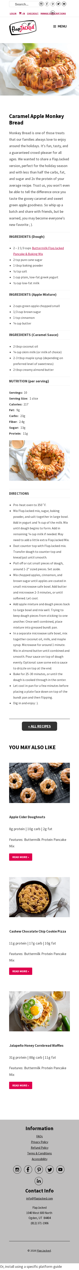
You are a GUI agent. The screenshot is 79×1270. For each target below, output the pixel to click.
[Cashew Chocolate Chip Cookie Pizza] (39, 898)
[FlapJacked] (22, 29)
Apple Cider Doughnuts (27, 817)
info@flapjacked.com (39, 1198)
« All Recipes (39, 726)
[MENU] (55, 23)
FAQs (39, 1136)
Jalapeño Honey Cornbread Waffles (36, 1045)
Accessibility (39, 1159)
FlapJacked (44, 1250)
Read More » (20, 857)
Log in (13, 13)
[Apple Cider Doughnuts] (39, 784)
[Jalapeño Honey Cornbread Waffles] (39, 1012)
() (23, 13)
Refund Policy (39, 1148)
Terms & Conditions (39, 1153)
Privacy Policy (39, 1142)
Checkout (32, 13)
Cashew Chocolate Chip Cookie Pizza (37, 931)
